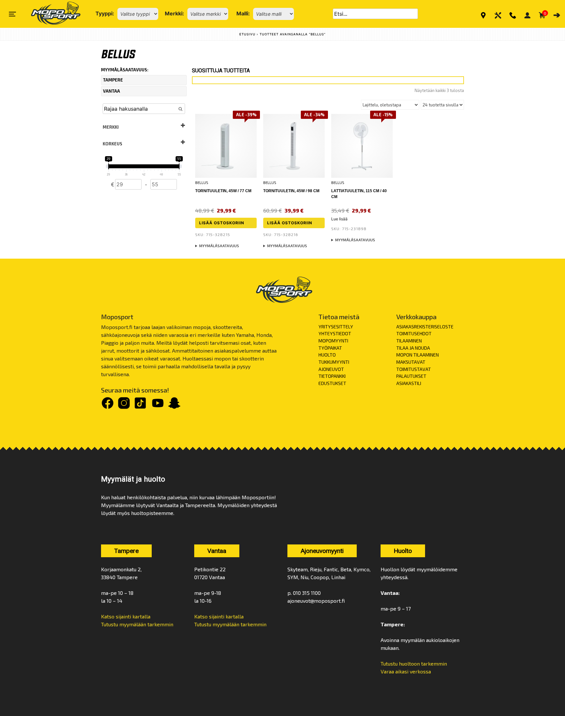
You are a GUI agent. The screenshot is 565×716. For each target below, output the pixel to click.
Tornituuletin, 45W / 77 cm (223, 191)
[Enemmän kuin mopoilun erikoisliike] (50, 14)
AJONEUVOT (331, 369)
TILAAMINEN (409, 340)
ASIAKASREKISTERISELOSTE (425, 326)
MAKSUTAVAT (410, 362)
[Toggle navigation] (12, 14)
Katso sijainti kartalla (125, 616)
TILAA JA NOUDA (413, 348)
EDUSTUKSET (332, 383)
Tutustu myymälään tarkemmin (137, 624)
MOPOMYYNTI (333, 340)
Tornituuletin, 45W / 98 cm (291, 191)
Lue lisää (339, 218)
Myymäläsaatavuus (219, 246)
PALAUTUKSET (411, 376)
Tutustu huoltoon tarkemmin (414, 663)
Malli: (243, 13)
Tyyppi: (104, 13)
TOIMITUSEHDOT (414, 333)
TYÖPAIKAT (330, 348)
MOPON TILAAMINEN (417, 355)
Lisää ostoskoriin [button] (221, 222)
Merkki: (174, 13)
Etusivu (247, 34)
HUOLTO (327, 355)
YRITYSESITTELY (335, 326)
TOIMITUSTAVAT (413, 369)
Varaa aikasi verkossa (406, 671)
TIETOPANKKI (332, 376)
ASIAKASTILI (408, 383)
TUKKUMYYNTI (333, 362)
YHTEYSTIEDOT (334, 333)
